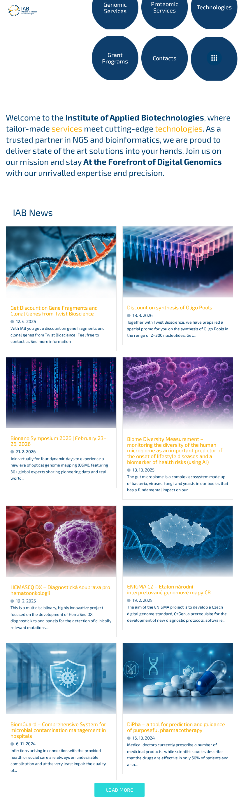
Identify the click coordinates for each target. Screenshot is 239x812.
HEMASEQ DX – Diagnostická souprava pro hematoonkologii (60, 590)
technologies (179, 128)
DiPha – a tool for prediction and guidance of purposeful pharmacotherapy (176, 727)
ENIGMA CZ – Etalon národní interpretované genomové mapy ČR (169, 589)
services (67, 128)
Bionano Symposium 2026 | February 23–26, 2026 (58, 441)
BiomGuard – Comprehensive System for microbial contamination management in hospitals (58, 730)
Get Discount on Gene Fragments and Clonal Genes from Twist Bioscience (54, 310)
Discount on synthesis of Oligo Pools (169, 307)
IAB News (33, 212)
